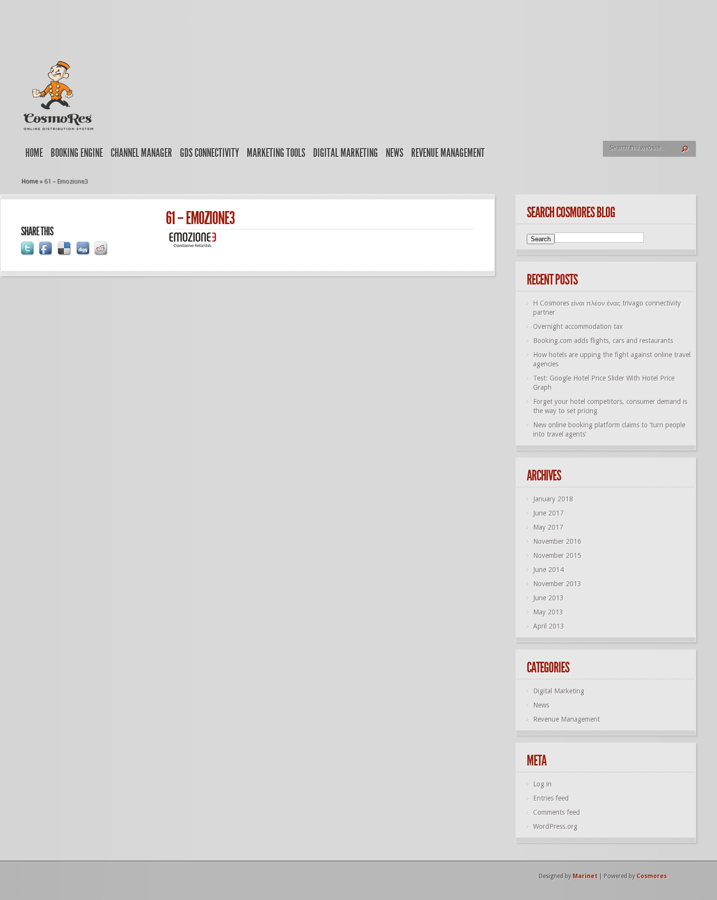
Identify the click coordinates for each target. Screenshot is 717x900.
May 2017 (548, 527)
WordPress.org (555, 826)
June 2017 (548, 513)
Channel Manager (141, 153)
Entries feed (551, 798)
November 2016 (557, 541)
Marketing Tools (276, 153)
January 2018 (553, 499)
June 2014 (548, 570)
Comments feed (556, 812)
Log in (542, 784)
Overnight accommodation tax (578, 326)
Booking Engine (77, 153)
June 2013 (548, 598)
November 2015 (557, 555)
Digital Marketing (345, 153)
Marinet (585, 876)
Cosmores (652, 876)
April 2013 (548, 626)
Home (34, 153)
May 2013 (548, 612)
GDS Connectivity (209, 153)
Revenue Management (448, 153)
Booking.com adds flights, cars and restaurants (603, 341)
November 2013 (557, 584)
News (394, 153)
